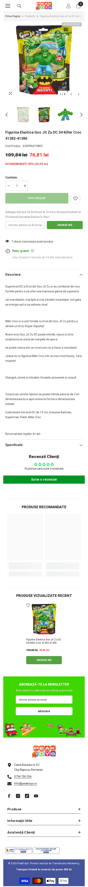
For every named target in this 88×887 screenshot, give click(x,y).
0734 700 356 (23, 776)
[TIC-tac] (27, 796)
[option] (44, 59)
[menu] (7, 5)
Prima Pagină (12, 16)
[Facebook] (9, 796)
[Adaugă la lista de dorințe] (75, 198)
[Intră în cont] (68, 6)
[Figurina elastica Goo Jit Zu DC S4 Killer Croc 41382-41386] (44, 619)
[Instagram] (18, 796)
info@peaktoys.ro (25, 783)
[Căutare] (19, 6)
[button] (71, 94)
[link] (25, 565)
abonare (44, 711)
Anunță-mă (64, 225)
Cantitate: (11, 177)
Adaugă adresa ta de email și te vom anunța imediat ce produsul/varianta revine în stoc (43, 214)
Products (30, 16)
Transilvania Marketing (65, 863)
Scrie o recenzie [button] (44, 479)
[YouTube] (36, 796)
